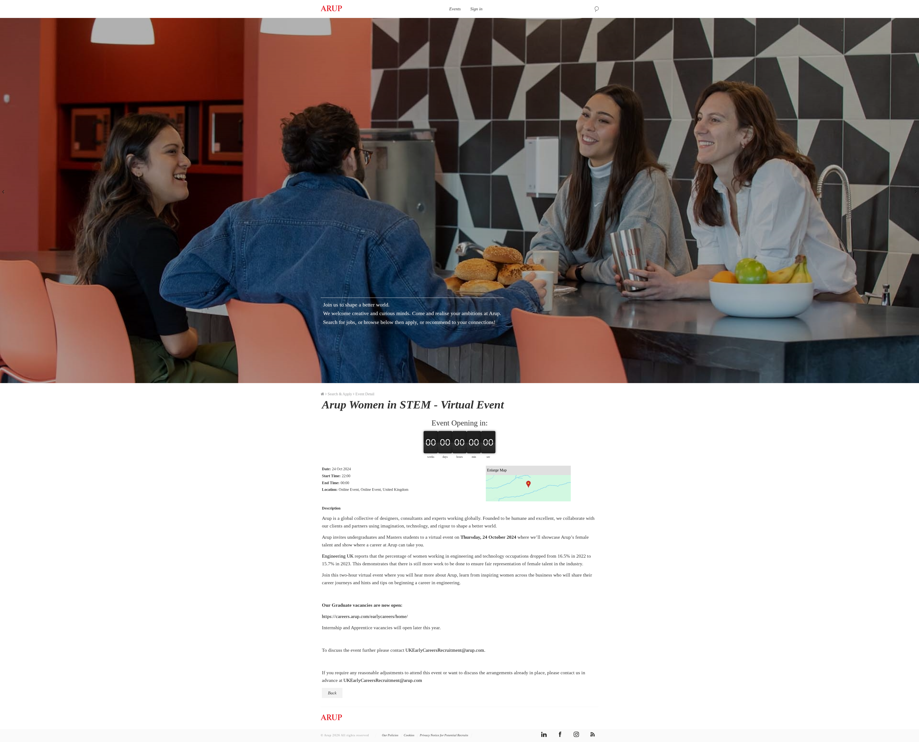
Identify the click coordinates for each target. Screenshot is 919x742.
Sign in (476, 8)
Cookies (409, 735)
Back (332, 693)
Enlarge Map (497, 470)
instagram (576, 734)
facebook (560, 734)
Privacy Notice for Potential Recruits (444, 735)
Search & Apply (340, 394)
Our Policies (390, 735)
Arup (331, 9)
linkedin (544, 734)
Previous (5, 191)
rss (592, 734)
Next (914, 191)
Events (455, 8)
